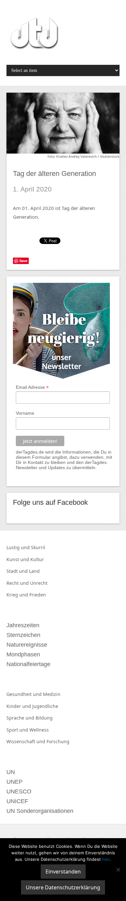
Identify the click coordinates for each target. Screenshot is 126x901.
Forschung (58, 741)
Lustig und (18, 547)
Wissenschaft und (26, 741)
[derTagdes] (33, 34)
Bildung (44, 718)
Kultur (37, 559)
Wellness (39, 730)
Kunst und (18, 559)
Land (34, 571)
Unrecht (38, 583)
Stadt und (17, 571)
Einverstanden (63, 871)
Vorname (25, 413)
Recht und (18, 583)
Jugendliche (45, 706)
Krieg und (17, 595)
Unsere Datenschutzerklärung (63, 887)
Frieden (37, 595)
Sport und (17, 730)
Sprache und (21, 718)
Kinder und (19, 706)
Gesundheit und (24, 694)
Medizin (51, 694)
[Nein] (118, 869)
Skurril (38, 547)
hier (106, 859)
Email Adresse (32, 387)
